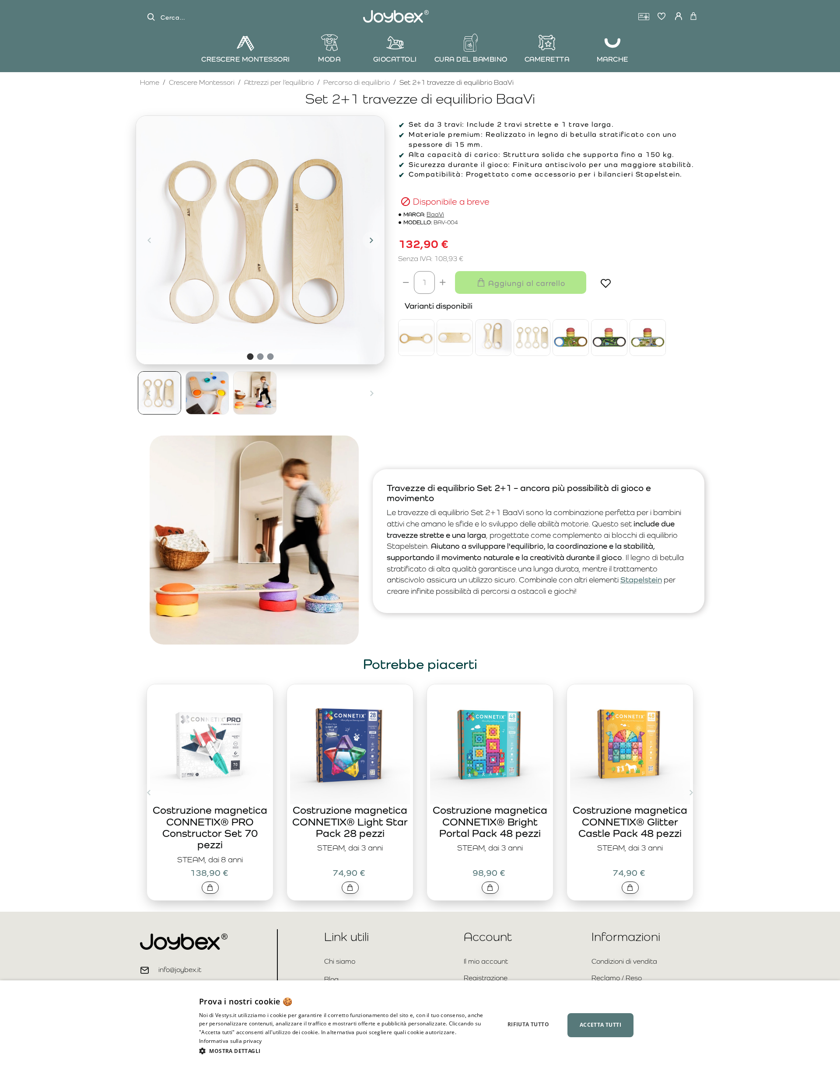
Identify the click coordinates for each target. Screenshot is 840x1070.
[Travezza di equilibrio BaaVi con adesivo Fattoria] (571, 337)
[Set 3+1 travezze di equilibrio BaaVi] (532, 337)
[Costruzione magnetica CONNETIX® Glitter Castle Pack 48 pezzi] (630, 744)
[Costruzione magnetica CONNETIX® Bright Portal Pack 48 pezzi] (490, 744)
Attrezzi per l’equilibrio (279, 82)
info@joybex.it (179, 969)
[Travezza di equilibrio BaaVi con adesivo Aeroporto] (609, 337)
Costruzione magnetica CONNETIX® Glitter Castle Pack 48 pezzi (630, 821)
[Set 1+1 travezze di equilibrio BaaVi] (493, 337)
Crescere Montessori (201, 82)
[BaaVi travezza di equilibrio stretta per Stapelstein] (416, 337)
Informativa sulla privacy (230, 1041)
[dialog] (420, 1025)
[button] (149, 240)
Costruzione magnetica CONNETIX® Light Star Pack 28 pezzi (350, 821)
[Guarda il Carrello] (693, 16)
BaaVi (435, 214)
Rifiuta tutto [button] (528, 1024)
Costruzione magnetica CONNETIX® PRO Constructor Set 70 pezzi (210, 827)
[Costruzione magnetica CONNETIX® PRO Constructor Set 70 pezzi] (210, 744)
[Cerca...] (151, 17)
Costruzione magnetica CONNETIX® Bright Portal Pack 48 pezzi (490, 821)
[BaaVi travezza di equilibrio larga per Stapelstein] (455, 337)
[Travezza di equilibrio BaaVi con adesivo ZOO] (648, 337)
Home (149, 82)
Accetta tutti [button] (600, 1024)
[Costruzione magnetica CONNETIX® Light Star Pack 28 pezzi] (350, 744)
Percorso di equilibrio (356, 82)
